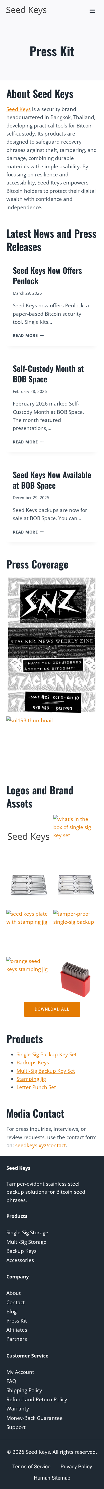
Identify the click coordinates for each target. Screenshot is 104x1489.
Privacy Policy (76, 1466)
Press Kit (16, 1320)
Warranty (17, 1408)
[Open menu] (92, 10)
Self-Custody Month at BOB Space (48, 373)
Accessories (20, 1260)
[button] (28, 837)
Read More (28, 335)
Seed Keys (18, 109)
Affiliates (16, 1329)
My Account (20, 1372)
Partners (16, 1338)
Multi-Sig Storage (26, 1241)
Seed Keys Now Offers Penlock (47, 275)
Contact (15, 1302)
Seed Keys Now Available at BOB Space (52, 479)
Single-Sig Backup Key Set (47, 1054)
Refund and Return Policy (36, 1399)
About (13, 1292)
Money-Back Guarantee (34, 1418)
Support (16, 1427)
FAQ (11, 1381)
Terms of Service (31, 1466)
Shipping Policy (24, 1390)
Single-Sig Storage (27, 1232)
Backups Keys (33, 1062)
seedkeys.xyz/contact (40, 1145)
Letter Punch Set (36, 1087)
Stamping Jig (31, 1078)
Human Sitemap (52, 1478)
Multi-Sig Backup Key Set (46, 1070)
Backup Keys (21, 1251)
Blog (11, 1311)
